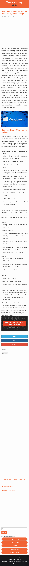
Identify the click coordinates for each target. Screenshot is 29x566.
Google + (14, 344)
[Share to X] (6, 353)
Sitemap (23, 557)
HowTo (4, 349)
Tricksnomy (14, 2)
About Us (18, 559)
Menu (14, 5)
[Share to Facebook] (7, 353)
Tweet (14, 336)
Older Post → (23, 480)
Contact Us (5, 561)
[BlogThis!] (4, 353)
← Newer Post (6, 480)
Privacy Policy (12, 559)
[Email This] (3, 353)
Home (15, 480)
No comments (12, 16)
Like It (14, 340)
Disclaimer (12, 561)
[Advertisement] (14, 32)
